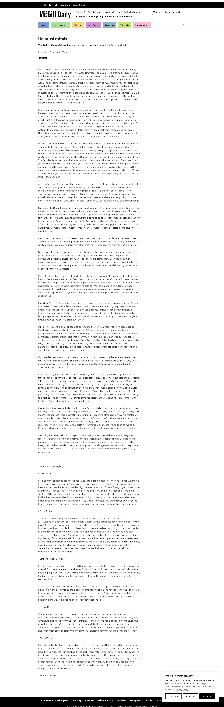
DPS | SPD (135, 700)
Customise (173, 696)
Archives (122, 700)
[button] (46, 25)
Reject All (190, 696)
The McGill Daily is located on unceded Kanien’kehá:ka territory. (109, 12)
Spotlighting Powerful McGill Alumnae (110, 16)
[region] (190, 686)
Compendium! (141, 25)
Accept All (207, 696)
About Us (65, 5)
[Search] (184, 25)
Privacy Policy (182, 690)
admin (44, 52)
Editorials (124, 25)
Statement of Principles (54, 700)
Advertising (79, 5)
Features (109, 25)
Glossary (76, 700)
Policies (89, 700)
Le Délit (149, 700)
